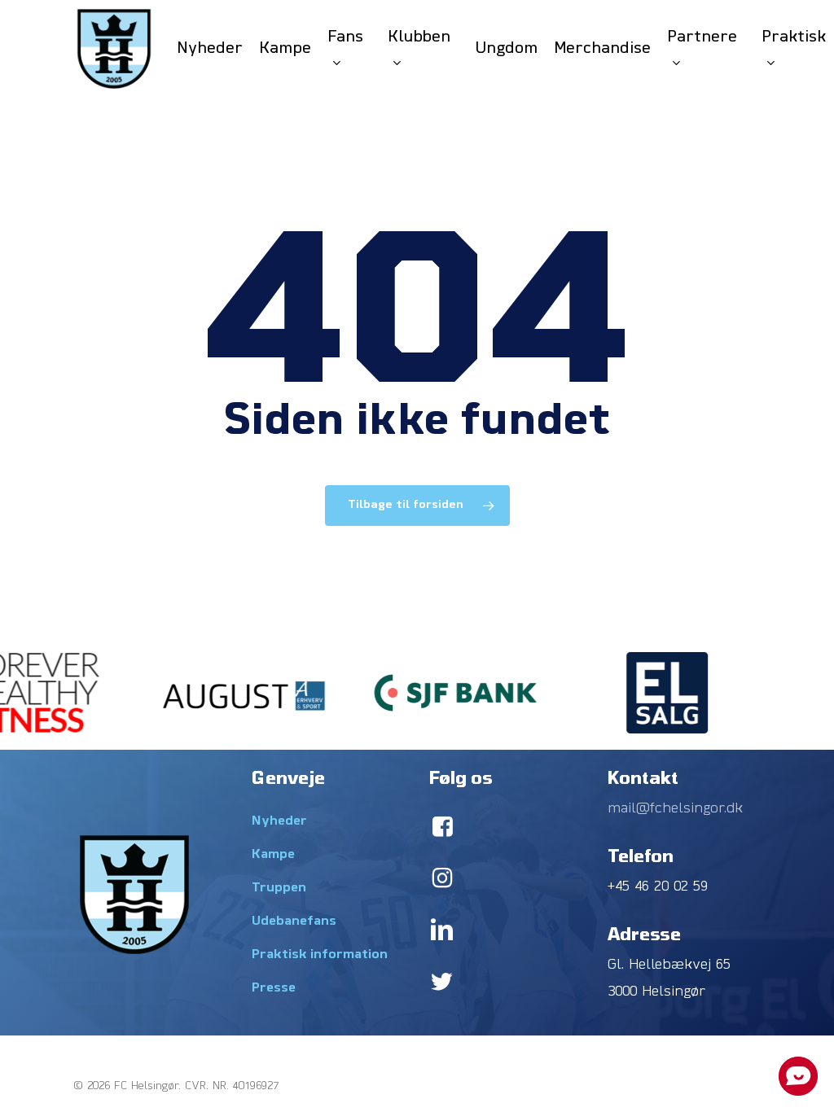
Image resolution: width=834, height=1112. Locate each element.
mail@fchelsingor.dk (675, 808)
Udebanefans (294, 921)
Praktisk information (320, 954)
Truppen (279, 888)
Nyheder (279, 821)
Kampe (273, 854)
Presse (274, 988)
